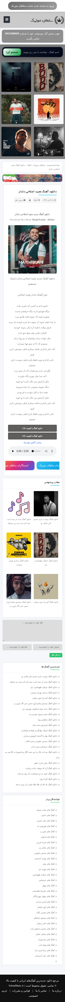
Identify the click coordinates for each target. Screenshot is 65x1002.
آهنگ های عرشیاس (47, 880)
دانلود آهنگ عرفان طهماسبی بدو (44, 687)
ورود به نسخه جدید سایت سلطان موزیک (32, 5)
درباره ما (56, 990)
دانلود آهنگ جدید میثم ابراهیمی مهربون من (39, 709)
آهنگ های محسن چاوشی (44, 853)
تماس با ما (41, 990)
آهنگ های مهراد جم (47, 869)
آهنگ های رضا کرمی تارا (45, 950)
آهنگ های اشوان (48, 837)
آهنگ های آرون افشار (46, 907)
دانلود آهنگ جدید (42, 214)
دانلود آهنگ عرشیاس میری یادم (44, 747)
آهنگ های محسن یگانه (45, 912)
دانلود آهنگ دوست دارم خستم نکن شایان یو (39, 676)
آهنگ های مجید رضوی (45, 810)
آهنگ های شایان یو (47, 848)
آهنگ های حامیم (48, 815)
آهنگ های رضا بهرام (46, 939)
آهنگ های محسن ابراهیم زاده (43, 929)
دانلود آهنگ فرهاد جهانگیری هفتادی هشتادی (39, 730)
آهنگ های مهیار (48, 885)
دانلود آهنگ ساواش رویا (47, 720)
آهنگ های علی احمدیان (45, 956)
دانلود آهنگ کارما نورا (48, 779)
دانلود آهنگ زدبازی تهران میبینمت (43, 693)
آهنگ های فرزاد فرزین (45, 842)
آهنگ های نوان (49, 864)
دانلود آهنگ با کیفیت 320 (32, 436)
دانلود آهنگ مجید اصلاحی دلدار (37, 191)
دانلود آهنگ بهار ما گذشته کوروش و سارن (40, 736)
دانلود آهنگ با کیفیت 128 (32, 428)
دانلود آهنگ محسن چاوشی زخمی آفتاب (41, 741)
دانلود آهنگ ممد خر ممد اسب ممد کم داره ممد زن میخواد (33, 682)
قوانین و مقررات (21, 990)
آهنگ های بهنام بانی (47, 945)
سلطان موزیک (39, 165)
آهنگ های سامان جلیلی (45, 934)
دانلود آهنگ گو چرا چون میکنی (44, 698)
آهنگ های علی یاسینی (46, 821)
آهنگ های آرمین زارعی (45, 902)
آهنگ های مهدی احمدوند (44, 858)
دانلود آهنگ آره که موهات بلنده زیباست (41, 768)
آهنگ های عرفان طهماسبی (43, 875)
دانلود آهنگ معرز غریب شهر (45, 763)
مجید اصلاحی (26, 214)
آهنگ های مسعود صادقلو (44, 918)
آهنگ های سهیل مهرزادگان (44, 896)
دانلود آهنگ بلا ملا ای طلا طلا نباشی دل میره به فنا (36, 784)
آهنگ (29, 165)
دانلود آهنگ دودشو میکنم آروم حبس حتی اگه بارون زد (35, 703)
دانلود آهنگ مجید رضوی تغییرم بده (43, 714)
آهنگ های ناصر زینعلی (46, 923)
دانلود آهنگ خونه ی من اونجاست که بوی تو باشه (37, 774)
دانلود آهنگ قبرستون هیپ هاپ (44, 725)
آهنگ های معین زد (47, 831)
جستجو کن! (12, 52)
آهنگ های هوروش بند (46, 826)
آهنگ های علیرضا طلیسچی (43, 891)
